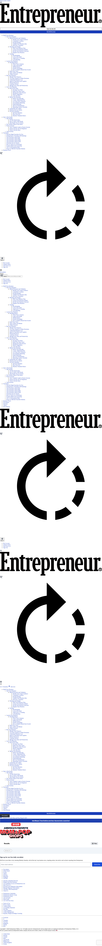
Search (1, 273)
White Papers (6, 871)
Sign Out (5, 267)
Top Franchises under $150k (13, 141)
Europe (5, 944)
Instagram (5, 923)
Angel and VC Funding (19, 58)
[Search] (1, 154)
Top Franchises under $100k (13, 140)
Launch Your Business (12, 61)
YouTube (5, 922)
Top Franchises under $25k (13, 137)
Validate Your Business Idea (20, 44)
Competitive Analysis (18, 41)
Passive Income (10, 125)
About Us (5, 890)
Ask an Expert (6, 897)
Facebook (5, 917)
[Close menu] (1, 684)
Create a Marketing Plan (19, 100)
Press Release (6, 406)
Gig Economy (9, 131)
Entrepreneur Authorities (9, 893)
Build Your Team (14, 71)
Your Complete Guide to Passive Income (20, 127)
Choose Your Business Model (20, 49)
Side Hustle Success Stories (16, 123)
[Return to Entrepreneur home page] (51, 27)
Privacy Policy (7, 904)
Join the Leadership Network (10, 880)
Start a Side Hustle (8, 117)
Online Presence (14, 74)
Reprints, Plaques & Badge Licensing (12, 913)
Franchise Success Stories (12, 143)
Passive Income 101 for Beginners (18, 128)
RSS (4, 926)
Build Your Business (8, 35)
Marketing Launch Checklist (20, 107)
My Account (6, 263)
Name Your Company (18, 64)
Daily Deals (6, 899)
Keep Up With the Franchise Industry (15, 148)
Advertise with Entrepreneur (10, 889)
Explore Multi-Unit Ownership (14, 146)
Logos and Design (17, 65)
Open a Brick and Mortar (16, 72)
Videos (5, 405)
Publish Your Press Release (10, 882)
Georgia (5, 936)
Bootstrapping (16, 55)
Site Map (5, 909)
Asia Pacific (6, 939)
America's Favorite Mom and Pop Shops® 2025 (15, 818)
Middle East (6, 941)
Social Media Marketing (19, 102)
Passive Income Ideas (15, 130)
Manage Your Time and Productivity (19, 85)
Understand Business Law (16, 79)
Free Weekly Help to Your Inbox (14, 124)
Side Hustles (9, 118)
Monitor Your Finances (15, 77)
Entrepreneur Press (8, 896)
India (4, 938)
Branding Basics (14, 62)
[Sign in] (1, 682)
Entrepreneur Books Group (10, 895)
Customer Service (14, 84)
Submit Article (6, 264)
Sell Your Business (17, 112)
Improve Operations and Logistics (18, 81)
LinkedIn (5, 920)
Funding (12, 54)
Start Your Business (11, 36)
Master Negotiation (17, 94)
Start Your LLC (7, 265)
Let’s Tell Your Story (8, 900)
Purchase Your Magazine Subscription (12, 886)
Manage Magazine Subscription (11, 888)
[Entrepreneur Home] (1, 818)
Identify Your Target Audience (20, 39)
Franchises (6, 133)
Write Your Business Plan (19, 48)
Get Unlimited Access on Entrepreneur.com (14, 883)
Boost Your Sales (14, 88)
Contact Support (7, 910)
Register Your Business (18, 52)
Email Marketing (17, 104)
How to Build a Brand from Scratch (22, 69)
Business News (7, 150)
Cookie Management (8, 912)
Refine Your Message (18, 98)
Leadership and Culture (15, 108)
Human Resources (14, 82)
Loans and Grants (17, 57)
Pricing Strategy (17, 42)
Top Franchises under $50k (13, 138)
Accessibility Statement (9, 907)
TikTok (5, 924)
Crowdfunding (16, 59)
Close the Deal (16, 95)
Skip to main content (5, 0)
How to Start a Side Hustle (16, 121)
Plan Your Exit (16, 114)
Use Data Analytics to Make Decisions (19, 78)
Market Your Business (15, 97)
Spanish (5, 935)
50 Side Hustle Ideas (15, 120)
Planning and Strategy (15, 46)
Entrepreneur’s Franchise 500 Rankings (16, 135)
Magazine (5, 876)
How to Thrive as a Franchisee (14, 144)
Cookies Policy (7, 906)
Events (5, 872)
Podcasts (5, 404)
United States (6, 934)
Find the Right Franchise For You (14, 134)
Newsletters (6, 402)
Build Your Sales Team (18, 91)
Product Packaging (17, 68)
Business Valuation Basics (19, 115)
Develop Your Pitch (18, 90)
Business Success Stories (16, 110)
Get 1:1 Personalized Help (13, 147)
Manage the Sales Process (19, 92)
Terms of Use (6, 903)
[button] (51, 551)
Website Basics (16, 67)
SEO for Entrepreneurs (18, 105)
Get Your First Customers (19, 101)
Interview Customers (18, 45)
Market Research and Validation (18, 38)
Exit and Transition (14, 111)
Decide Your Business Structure (21, 51)
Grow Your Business (11, 87)
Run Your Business (11, 75)
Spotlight (5, 878)
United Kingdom (7, 942)
